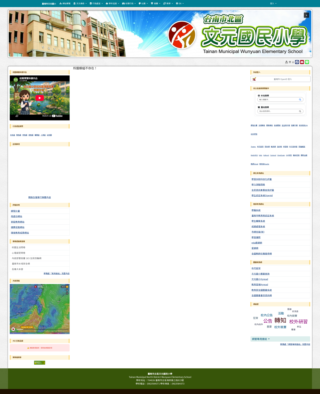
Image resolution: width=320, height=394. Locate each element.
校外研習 (298, 321)
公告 (267, 320)
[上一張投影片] (14, 34)
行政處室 (96, 3)
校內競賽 (292, 315)
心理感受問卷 (18, 252)
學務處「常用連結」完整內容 (57, 273)
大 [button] (286, 61)
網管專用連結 (260, 339)
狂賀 (255, 318)
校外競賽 (280, 327)
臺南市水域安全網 (21, 263)
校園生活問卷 (18, 247)
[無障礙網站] (39, 362)
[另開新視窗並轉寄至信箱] (302, 62)
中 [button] (290, 61)
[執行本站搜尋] (300, 99)
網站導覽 (66, 3)
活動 (281, 313)
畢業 (293, 329)
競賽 (156, 3)
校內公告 (267, 315)
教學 (169, 3)
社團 (144, 3)
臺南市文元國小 (49, 3)
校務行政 (129, 3)
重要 (269, 326)
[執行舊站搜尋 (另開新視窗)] (300, 111)
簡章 (289, 309)
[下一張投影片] (305, 34)
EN (180, 3)
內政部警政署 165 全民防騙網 (26, 258)
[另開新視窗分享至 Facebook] (297, 62)
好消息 (295, 311)
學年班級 (113, 3)
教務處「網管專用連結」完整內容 (295, 344)
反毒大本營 (17, 269)
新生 (299, 326)
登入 (272, 3)
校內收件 (258, 324)
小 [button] (293, 62)
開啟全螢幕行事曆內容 (39, 197)
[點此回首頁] (160, 33)
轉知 (280, 320)
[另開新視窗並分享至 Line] (307, 62)
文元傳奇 (80, 3)
